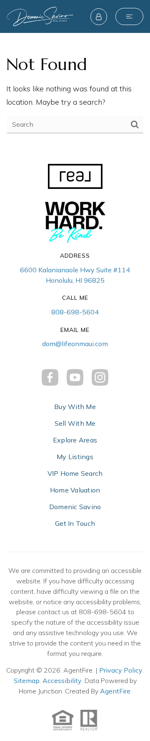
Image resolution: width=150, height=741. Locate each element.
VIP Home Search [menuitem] (75, 473)
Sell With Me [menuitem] (75, 423)
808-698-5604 (75, 312)
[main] (75, 93)
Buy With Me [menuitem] (75, 406)
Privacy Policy (120, 670)
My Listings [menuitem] (75, 456)
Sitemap (27, 680)
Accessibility (62, 680)
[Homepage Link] (40, 15)
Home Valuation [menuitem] (75, 490)
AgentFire (115, 691)
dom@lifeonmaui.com (75, 343)
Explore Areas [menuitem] (75, 440)
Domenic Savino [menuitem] (75, 506)
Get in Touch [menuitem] (75, 523)
